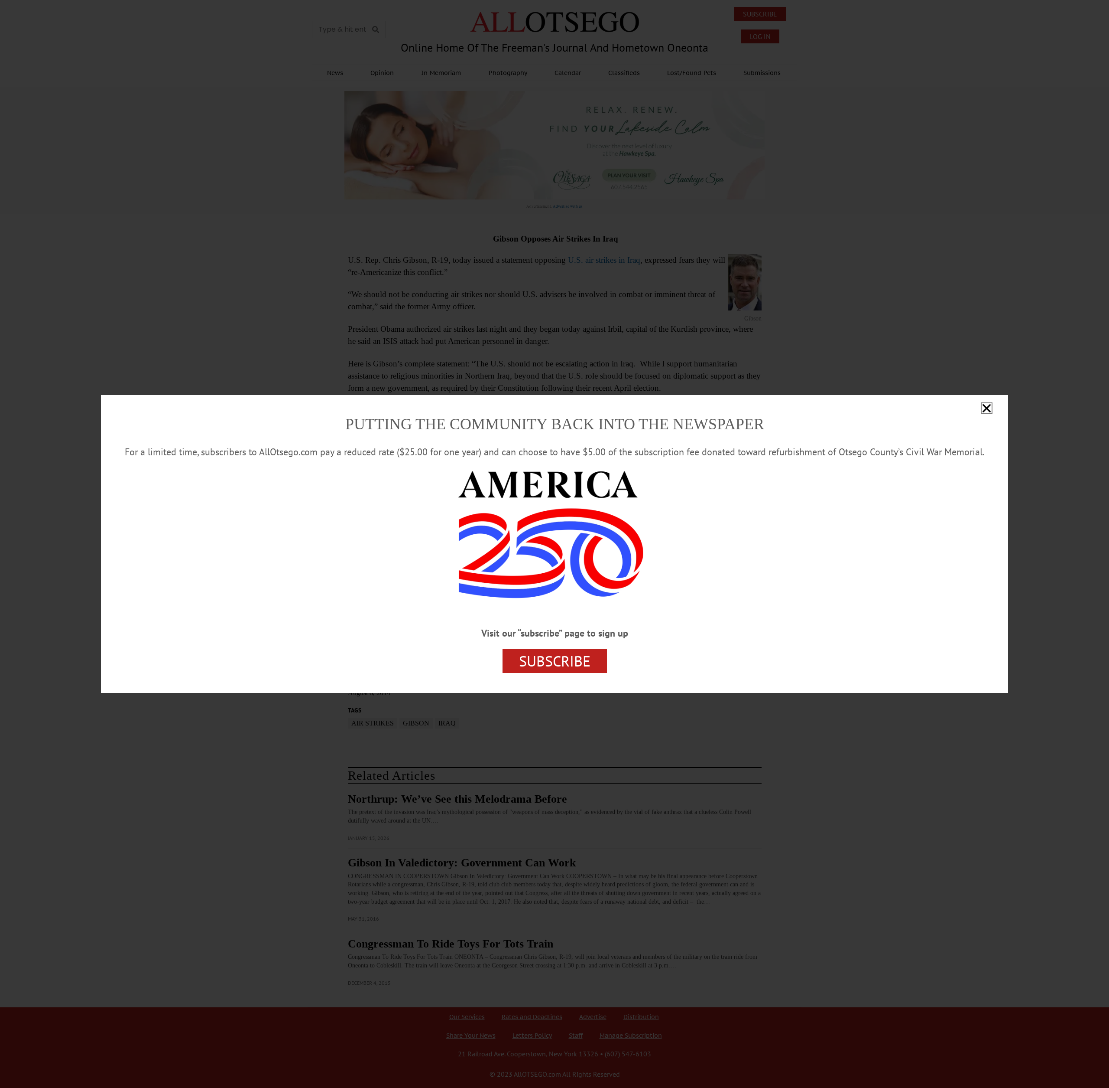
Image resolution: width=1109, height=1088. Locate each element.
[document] (554, 544)
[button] (986, 408)
